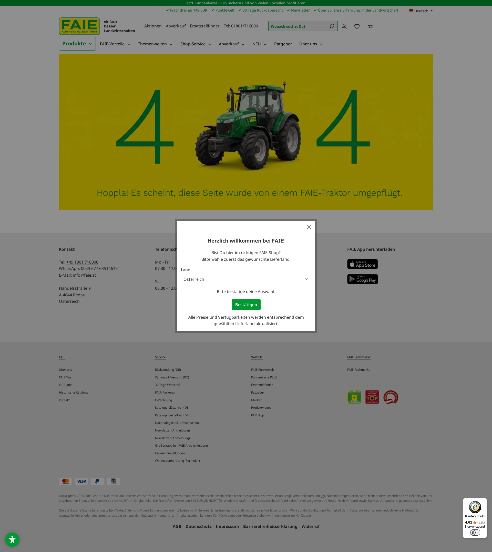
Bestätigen (246, 304)
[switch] (475, 532)
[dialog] (246, 276)
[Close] (309, 227)
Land (185, 270)
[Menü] (484, 501)
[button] (12, 540)
